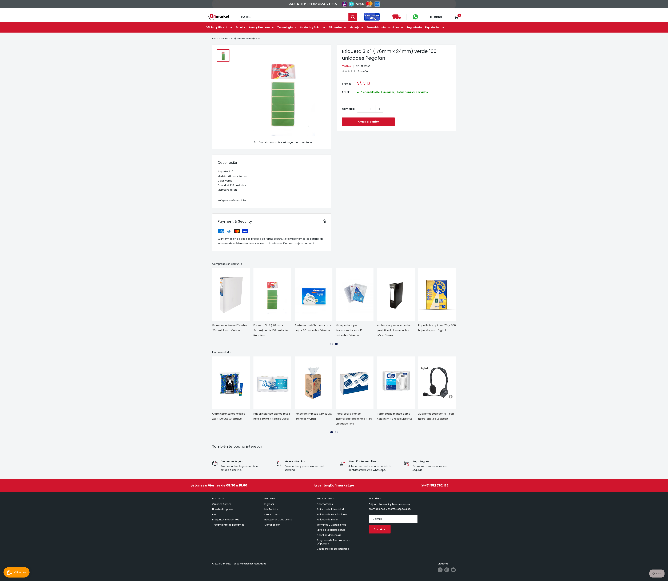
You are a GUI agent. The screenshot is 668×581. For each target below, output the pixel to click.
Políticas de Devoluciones (332, 514)
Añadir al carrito (368, 121)
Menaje (354, 27)
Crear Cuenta (272, 514)
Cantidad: (348, 109)
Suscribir (379, 529)
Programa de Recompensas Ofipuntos (334, 542)
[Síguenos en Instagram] (446, 569)
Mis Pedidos (271, 509)
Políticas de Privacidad (330, 509)
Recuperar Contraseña (278, 519)
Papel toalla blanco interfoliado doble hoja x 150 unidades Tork (354, 419)
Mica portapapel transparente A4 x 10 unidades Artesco (349, 330)
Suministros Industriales (383, 27)
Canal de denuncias (329, 535)
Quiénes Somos (221, 504)
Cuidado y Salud (310, 27)
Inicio (215, 38)
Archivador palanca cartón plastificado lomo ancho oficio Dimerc (394, 330)
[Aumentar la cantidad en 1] (379, 108)
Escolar (240, 27)
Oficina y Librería (217, 27)
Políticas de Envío (327, 519)
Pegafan (346, 66)
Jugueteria (414, 27)
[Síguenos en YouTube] (453, 569)
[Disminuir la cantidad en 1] (361, 108)
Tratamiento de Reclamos (228, 525)
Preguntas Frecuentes (225, 519)
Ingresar (269, 504)
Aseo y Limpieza (259, 27)
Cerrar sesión (272, 525)
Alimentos (335, 27)
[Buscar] (352, 17)
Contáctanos (325, 504)
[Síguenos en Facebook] (440, 569)
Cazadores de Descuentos (333, 549)
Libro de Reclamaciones (331, 530)
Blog (214, 514)
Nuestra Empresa (222, 509)
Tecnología (285, 27)
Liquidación (432, 27)
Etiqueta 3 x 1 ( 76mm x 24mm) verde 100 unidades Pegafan (271, 330)
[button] (331, 344)
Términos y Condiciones (331, 525)
